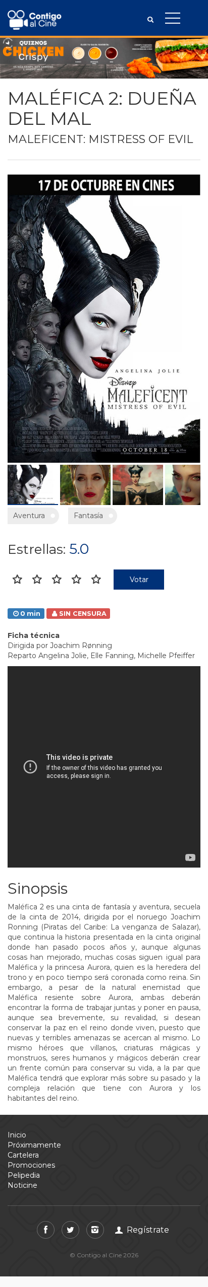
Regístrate (147, 1230)
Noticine (22, 1185)
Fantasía (88, 515)
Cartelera (23, 1155)
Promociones (31, 1165)
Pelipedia (24, 1175)
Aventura (29, 515)
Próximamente (34, 1145)
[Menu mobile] (172, 20)
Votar (139, 579)
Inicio (17, 1134)
